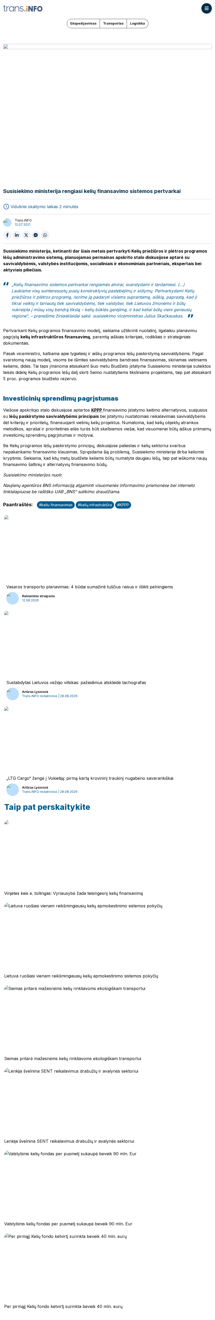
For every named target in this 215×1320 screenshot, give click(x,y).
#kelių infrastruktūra (95, 505)
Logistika (137, 23)
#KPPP (123, 505)
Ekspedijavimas (83, 23)
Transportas (113, 23)
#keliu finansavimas (56, 505)
